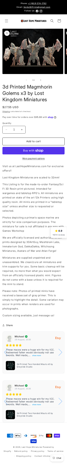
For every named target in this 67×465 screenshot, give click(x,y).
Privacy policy (37, 451)
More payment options (33, 158)
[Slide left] (26, 80)
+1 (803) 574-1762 (37, 3)
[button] (6, 20)
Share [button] (9, 325)
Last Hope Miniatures (32, 447)
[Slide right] (40, 80)
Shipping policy (23, 456)
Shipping (6, 111)
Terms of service (55, 451)
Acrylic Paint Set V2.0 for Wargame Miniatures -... (35, 365)
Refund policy (21, 451)
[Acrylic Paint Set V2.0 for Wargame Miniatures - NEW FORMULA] (10, 365)
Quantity (6, 123)
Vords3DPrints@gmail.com (36, 7)
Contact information (44, 456)
